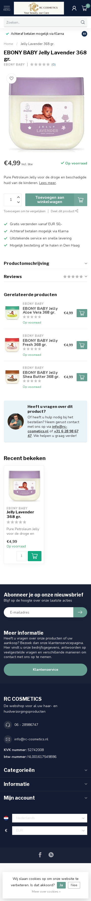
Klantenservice (45, 669)
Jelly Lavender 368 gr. (37, 44)
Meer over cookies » (46, 891)
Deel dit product (63, 211)
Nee (74, 885)
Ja (61, 885)
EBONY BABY (14, 64)
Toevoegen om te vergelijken (25, 211)
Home (8, 44)
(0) (54, 64)
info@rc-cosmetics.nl (47, 429)
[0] (84, 8)
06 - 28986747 (26, 724)
